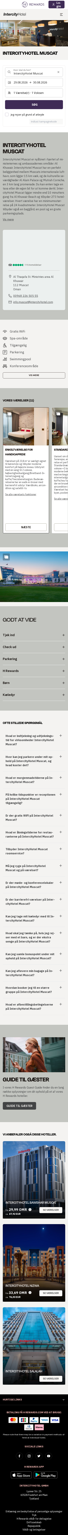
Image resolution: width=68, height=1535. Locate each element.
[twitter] (38, 1456)
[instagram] (29, 1456)
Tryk (34, 1515)
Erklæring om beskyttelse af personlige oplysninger (34, 1511)
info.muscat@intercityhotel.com (33, 302)
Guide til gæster (19, 1106)
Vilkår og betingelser (34, 1529)
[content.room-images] (9, 413)
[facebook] (19, 1456)
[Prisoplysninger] (30, 1209)
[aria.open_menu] (61, 14)
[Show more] (6, 557)
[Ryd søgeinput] (58, 72)
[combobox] (34, 72)
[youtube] (48, 1456)
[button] (26, 470)
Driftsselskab (34, 1522)
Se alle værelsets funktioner (20, 494)
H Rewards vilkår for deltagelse (34, 1518)
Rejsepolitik (34, 1526)
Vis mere (34, 375)
